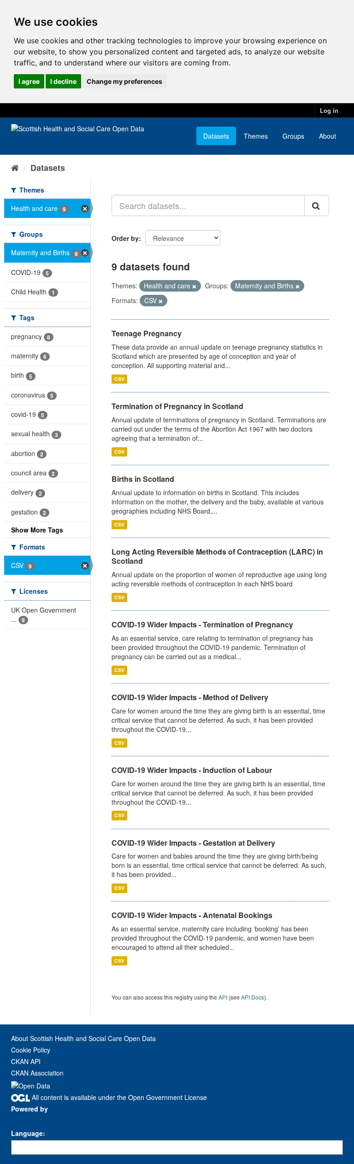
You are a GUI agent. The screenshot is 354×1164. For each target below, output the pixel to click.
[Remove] (194, 286)
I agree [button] (29, 81)
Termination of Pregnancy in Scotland (177, 406)
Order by (125, 238)
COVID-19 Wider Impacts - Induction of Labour (192, 770)
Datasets (216, 135)
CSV (119, 378)
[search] (316, 205)
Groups (293, 135)
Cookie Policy (30, 1049)
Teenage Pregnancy (147, 333)
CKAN (26, 1119)
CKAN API (26, 1061)
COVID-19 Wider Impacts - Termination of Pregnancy (202, 624)
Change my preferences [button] (124, 81)
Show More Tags (37, 529)
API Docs (252, 997)
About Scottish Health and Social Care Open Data (83, 1038)
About (327, 135)
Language (27, 1133)
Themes (256, 135)
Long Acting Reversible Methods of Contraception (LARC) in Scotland (217, 556)
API (222, 997)
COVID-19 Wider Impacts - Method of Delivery (190, 697)
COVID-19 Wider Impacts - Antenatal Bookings (192, 915)
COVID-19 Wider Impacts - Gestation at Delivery (193, 842)
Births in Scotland (143, 479)
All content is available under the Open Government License (118, 1097)
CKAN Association (37, 1072)
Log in (329, 110)
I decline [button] (63, 81)
